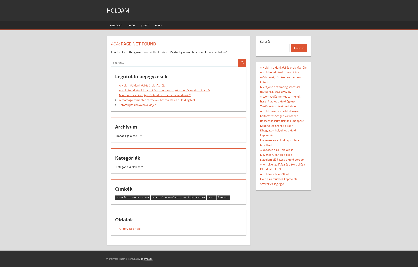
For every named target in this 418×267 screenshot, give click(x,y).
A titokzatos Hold (130, 229)
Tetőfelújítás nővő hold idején (137, 105)
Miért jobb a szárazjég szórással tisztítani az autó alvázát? (155, 95)
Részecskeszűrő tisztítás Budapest (282, 121)
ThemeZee (147, 258)
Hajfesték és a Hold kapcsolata (279, 140)
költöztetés (198, 197)
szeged (211, 197)
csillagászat (123, 197)
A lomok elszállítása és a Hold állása (282, 164)
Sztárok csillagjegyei (272, 184)
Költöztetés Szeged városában (279, 116)
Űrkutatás (223, 197)
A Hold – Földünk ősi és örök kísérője (142, 85)
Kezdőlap (116, 25)
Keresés (265, 41)
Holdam (118, 10)
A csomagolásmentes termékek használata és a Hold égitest (157, 100)
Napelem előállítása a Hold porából (282, 159)
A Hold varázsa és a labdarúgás (279, 111)
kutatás (185, 197)
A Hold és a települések (275, 174)
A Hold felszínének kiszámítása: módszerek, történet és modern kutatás (164, 90)
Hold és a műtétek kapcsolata (278, 179)
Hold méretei (172, 197)
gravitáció (157, 197)
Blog (132, 25)
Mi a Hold (266, 145)
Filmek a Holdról (270, 169)
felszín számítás (140, 197)
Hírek (158, 25)
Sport (145, 25)
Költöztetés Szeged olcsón (276, 126)
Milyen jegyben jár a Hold (276, 155)
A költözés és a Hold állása (276, 150)
